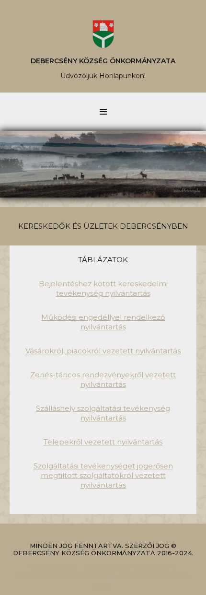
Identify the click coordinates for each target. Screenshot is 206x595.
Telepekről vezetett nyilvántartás (103, 441)
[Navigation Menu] (103, 112)
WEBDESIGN (54, 567)
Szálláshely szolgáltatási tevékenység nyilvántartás (103, 413)
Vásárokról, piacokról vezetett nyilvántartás (103, 350)
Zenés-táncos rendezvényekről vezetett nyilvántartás (103, 379)
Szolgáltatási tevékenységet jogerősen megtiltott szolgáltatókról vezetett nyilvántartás (103, 475)
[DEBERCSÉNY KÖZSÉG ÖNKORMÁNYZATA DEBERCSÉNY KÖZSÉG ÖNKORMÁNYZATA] (103, 34)
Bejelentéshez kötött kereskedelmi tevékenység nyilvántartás (103, 288)
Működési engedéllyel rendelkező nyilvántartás (103, 322)
